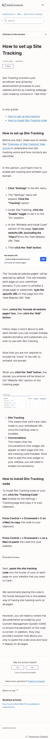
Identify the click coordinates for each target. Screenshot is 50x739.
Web (19, 14)
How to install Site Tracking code (27, 120)
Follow (8, 66)
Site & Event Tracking (33, 14)
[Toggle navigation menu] (43, 5)
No (32, 667)
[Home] (12, 5)
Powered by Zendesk (38, 736)
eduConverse (8, 14)
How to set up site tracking (24, 116)
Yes (17, 667)
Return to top (9, 690)
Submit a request (36, 681)
